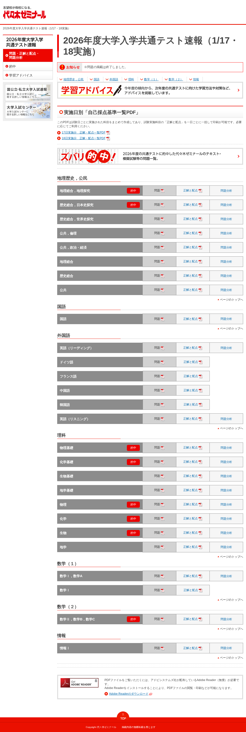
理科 (131, 79)
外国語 (114, 79)
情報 (196, 79)
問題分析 (226, 190)
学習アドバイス (21, 75)
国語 (96, 79)
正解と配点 (195, 190)
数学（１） (151, 79)
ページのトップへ (231, 299)
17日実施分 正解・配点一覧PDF (83, 132)
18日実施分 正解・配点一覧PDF (83, 138)
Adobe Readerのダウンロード (128, 693)
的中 (133, 190)
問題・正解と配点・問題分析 (24, 55)
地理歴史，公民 (73, 79)
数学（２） (176, 79)
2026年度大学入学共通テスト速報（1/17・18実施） (28, 42)
